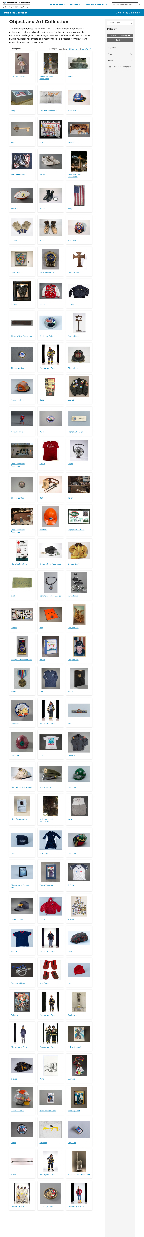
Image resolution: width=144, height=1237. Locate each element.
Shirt (41, 692)
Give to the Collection (128, 12)
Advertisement (74, 1047)
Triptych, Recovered (48, 111)
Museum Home (57, 4)
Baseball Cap (17, 919)
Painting (14, 1015)
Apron (71, 919)
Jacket (42, 304)
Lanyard (71, 1079)
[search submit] (130, 23)
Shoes (70, 76)
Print (41, 1079)
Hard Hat (72, 111)
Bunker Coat (73, 564)
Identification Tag (75, 432)
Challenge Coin (46, 336)
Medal (13, 692)
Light (70, 464)
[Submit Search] (140, 4)
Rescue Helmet (17, 400)
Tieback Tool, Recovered (22, 336)
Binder (14, 628)
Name (110, 60)
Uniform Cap (45, 787)
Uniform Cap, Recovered (50, 564)
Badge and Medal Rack (21, 660)
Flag (13, 111)
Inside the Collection (15, 12)
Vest (70, 819)
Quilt (41, 400)
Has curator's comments (119, 67)
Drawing (43, 1143)
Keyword (112, 48)
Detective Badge (46, 272)
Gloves (14, 240)
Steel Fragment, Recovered (46, 77)
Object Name (74, 49)
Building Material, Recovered (47, 820)
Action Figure (17, 432)
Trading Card (74, 1111)
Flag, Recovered (18, 174)
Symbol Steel (74, 272)
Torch (70, 498)
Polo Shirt (43, 853)
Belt (41, 498)
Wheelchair (73, 596)
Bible (70, 692)
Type (110, 54)
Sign (41, 142)
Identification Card (76, 530)
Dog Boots (44, 983)
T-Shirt (42, 464)
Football (14, 208)
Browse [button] (74, 4)
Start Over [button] (120, 40)
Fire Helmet (73, 368)
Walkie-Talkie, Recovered (79, 1175)
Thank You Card (46, 885)
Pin (69, 723)
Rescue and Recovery (119, 36)
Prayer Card (73, 628)
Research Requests (96, 4)
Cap (70, 951)
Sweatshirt (72, 755)
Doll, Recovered (18, 76)
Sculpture (15, 272)
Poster (71, 142)
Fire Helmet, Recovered (21, 787)
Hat (12, 853)
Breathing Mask (18, 983)
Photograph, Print (47, 368)
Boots (42, 208)
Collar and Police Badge (50, 596)
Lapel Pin (15, 723)
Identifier (85, 49)
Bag (41, 628)
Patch (42, 432)
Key (12, 142)
